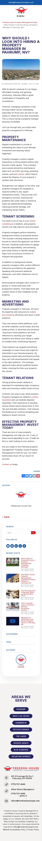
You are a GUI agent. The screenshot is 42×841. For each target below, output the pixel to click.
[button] (8, 546)
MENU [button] (21, 16)
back (7, 517)
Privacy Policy (33, 830)
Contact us (7, 464)
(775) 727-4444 (18, 784)
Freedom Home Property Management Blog (19, 22)
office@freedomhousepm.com (21, 2)
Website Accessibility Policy (14, 830)
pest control (18, 174)
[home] (21, 10)
